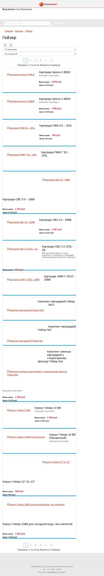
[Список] (5, 45)
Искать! (59, 23)
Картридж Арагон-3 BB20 (54, 98)
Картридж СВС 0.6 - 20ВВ (55, 219)
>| (51, 60)
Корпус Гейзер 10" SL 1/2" (19, 481)
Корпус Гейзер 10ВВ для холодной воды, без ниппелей (37, 524)
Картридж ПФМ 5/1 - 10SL (55, 125)
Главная (8, 31)
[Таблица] (11, 45)
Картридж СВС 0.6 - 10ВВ (19, 199)
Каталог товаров (52, 14)
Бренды (19, 31)
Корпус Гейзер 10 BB (48, 407)
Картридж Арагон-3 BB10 (54, 72)
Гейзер (28, 31)
